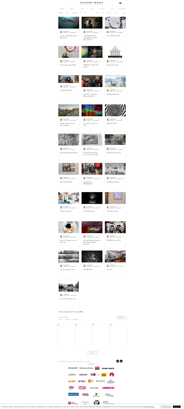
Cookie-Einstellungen (166, 406)
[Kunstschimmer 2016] (68, 256)
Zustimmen (176, 406)
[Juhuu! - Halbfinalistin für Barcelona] (68, 23)
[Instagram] (117, 361)
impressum (88, 361)
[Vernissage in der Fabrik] (68, 52)
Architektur (109, 12)
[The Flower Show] (115, 198)
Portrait (67, 12)
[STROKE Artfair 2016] (115, 227)
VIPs (81, 12)
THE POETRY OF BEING (92, 4)
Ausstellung (91, 12)
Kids (85, 12)
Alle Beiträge (60, 12)
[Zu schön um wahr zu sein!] (92, 110)
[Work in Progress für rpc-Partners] (68, 227)
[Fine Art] (115, 256)
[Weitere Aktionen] (77, 32)
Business (97, 12)
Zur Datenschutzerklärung (148, 406)
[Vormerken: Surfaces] (115, 139)
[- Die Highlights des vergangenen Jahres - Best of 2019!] (92, 23)
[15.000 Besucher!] (92, 198)
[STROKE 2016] (92, 256)
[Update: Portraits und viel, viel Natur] (68, 110)
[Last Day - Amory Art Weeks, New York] (92, 81)
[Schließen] (182, 407)
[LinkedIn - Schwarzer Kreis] (121, 361)
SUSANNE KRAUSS (92, 3)
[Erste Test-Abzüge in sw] (68, 286)
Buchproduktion (74, 12)
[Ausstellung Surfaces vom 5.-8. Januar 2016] (92, 139)
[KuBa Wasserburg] (115, 169)
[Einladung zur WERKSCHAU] (92, 169)
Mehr (115, 12)
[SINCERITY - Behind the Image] (92, 52)
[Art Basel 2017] (115, 110)
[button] (124, 13)
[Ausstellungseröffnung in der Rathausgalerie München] (92, 227)
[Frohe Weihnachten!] (115, 23)
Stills (103, 12)
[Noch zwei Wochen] (68, 169)
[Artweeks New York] (115, 81)
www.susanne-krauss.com (80, 361)
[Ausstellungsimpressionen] (68, 139)
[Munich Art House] (115, 52)
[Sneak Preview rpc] (68, 198)
